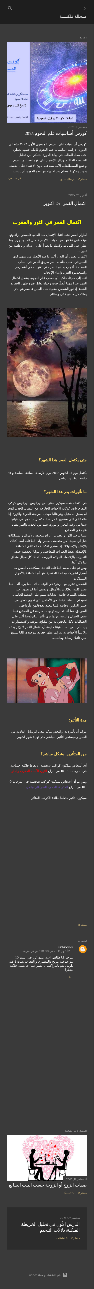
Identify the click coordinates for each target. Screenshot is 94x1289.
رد (70, 976)
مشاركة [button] (82, 179)
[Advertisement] (47, 863)
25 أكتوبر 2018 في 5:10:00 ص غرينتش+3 (46, 951)
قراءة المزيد (14, 178)
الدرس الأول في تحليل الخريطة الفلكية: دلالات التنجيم (50, 1227)
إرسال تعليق (67, 179)
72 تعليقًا (69, 1192)
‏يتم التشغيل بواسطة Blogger (43, 1275)
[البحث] (10, 7)
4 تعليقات (62, 1238)
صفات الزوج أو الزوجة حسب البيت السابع (48, 1185)
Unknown (65, 947)
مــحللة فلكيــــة (73, 16)
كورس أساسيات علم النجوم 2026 (56, 133)
